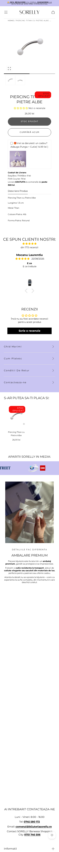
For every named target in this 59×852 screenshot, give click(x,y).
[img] (29, 243)
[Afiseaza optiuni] (24, 424)
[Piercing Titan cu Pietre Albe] (16, 416)
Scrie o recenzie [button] (29, 330)
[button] (6, 12)
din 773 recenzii (29, 247)
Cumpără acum (29, 132)
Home (11, 20)
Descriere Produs (18, 191)
